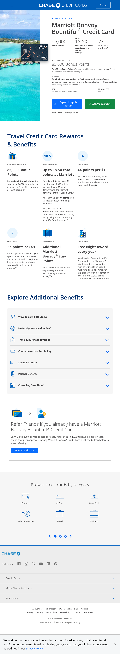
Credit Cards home (63, 18)
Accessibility (65, 612)
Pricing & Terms (71, 112)
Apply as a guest (103, 104)
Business (94, 521)
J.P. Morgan (51, 608)
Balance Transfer (26, 521)
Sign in (105, 5)
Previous (49, 536)
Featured (26, 503)
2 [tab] (60, 536)
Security (39, 612)
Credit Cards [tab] (63, 578)
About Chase (37, 608)
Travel (61, 521)
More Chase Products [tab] (63, 588)
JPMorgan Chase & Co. (68, 608)
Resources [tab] (63, 598)
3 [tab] (65, 536)
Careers (84, 608)
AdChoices (88, 612)
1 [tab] (55, 536)
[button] (115, 644)
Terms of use (51, 612)
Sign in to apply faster (71, 104)
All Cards (60, 503)
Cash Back (94, 503)
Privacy (30, 612)
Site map (77, 612)
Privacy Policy (34, 648)
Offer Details (57, 112)
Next (70, 536)
